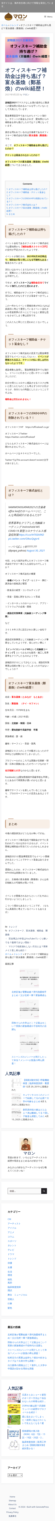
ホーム (4, 25)
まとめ (11, 214)
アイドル (12, 1227)
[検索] (44, 1191)
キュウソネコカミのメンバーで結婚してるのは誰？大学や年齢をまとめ (36, 1098)
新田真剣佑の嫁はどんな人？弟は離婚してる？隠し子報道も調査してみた (36, 1113)
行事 (10, 1303)
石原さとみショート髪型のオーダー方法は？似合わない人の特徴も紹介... (34, 1398)
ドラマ (11, 1254)
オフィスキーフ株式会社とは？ (22, 204)
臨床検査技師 (14, 1287)
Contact (12, 1508)
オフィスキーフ (16, 930)
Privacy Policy (12, 1512)
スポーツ (12, 1241)
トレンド (14, 25)
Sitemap (12, 1500)
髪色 (10, 1307)
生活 (10, 1271)
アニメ (11, 1232)
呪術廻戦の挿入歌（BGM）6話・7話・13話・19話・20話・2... (33, 1434)
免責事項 (12, 1516)
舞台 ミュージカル (17, 1294)
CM (9, 1219)
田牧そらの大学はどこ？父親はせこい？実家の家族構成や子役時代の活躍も (29, 1026)
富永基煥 (30, 930)
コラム (11, 1236)
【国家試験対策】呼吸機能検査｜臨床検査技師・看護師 (36, 1083)
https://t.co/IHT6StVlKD (31, 534)
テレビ (11, 1249)
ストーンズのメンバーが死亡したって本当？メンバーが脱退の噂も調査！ (29, 1060)
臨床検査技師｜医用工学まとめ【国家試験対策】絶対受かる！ (34, 1445)
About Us (12, 1504)
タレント (12, 1245)
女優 (10, 1267)
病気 (10, 1279)
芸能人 (11, 1299)
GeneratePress (42, 1507)
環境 (10, 1275)
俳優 (10, 1262)
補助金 (40, 930)
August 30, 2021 (36, 550)
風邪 (10, 1282)
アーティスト (14, 1223)
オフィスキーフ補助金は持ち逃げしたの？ (27, 189)
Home (12, 1496)
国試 (10, 1290)
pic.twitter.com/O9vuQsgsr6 (23, 538)
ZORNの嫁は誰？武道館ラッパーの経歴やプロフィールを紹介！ (34, 1409)
